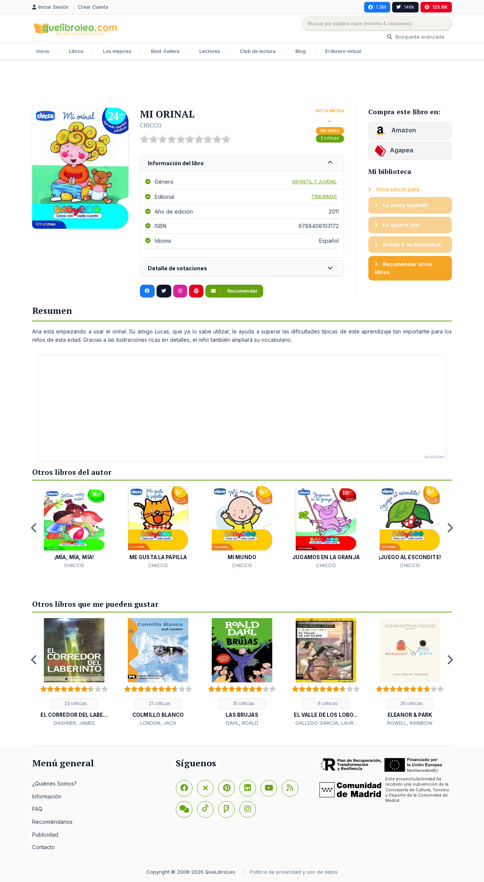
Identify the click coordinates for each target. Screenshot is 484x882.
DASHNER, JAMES (74, 723)
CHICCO (150, 125)
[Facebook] (184, 788)
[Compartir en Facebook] (147, 291)
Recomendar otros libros (403, 268)
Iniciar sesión (54, 7)
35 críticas (411, 703)
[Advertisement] (242, 85)
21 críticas (159, 703)
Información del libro (176, 163)
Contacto (43, 847)
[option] (74, 527)
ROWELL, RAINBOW (410, 723)
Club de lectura (258, 51)
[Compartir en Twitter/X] (164, 291)
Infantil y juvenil (314, 181)
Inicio (42, 51)
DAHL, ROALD (242, 723)
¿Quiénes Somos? (54, 783)
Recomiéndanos (52, 821)
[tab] (242, 163)
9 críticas (327, 703)
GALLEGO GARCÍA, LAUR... (326, 723)
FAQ (37, 809)
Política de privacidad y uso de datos (294, 872)
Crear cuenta (93, 7)
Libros (76, 51)
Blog (300, 51)
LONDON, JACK (158, 723)
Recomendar (242, 291)
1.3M (381, 7)
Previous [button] (34, 527)
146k (409, 7)
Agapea (401, 150)
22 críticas (75, 703)
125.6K (440, 7)
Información (46, 796)
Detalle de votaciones (177, 268)
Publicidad (45, 834)
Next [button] (450, 527)
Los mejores (117, 51)
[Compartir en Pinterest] (196, 291)
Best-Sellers (165, 51)
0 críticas (330, 138)
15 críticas (243, 703)
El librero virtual (343, 51)
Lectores (209, 51)
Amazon (403, 130)
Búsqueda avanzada (419, 37)
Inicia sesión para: (397, 189)
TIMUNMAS (324, 196)
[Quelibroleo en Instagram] (180, 291)
